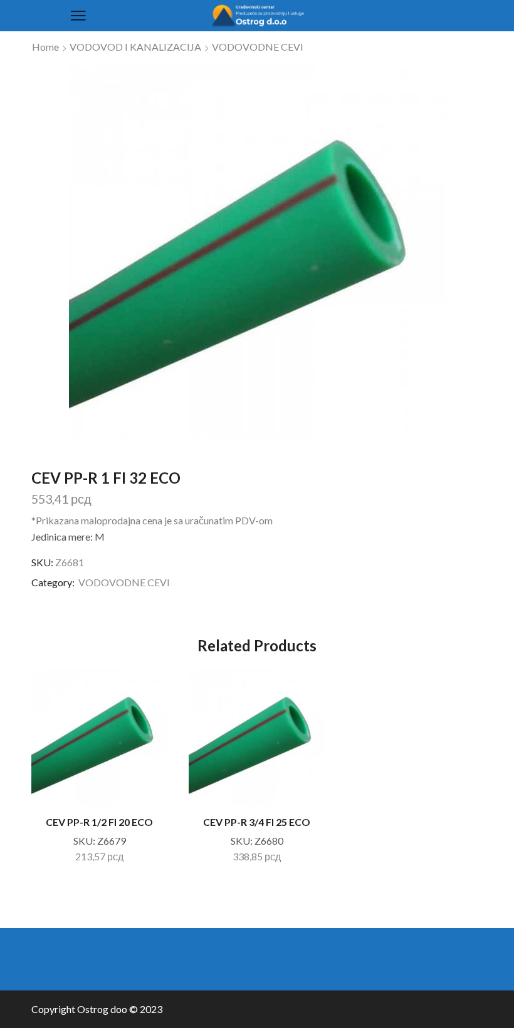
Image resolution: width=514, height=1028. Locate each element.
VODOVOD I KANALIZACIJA (135, 47)
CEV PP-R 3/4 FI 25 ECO (256, 822)
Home (45, 47)
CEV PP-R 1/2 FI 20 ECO (99, 822)
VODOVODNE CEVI (257, 47)
